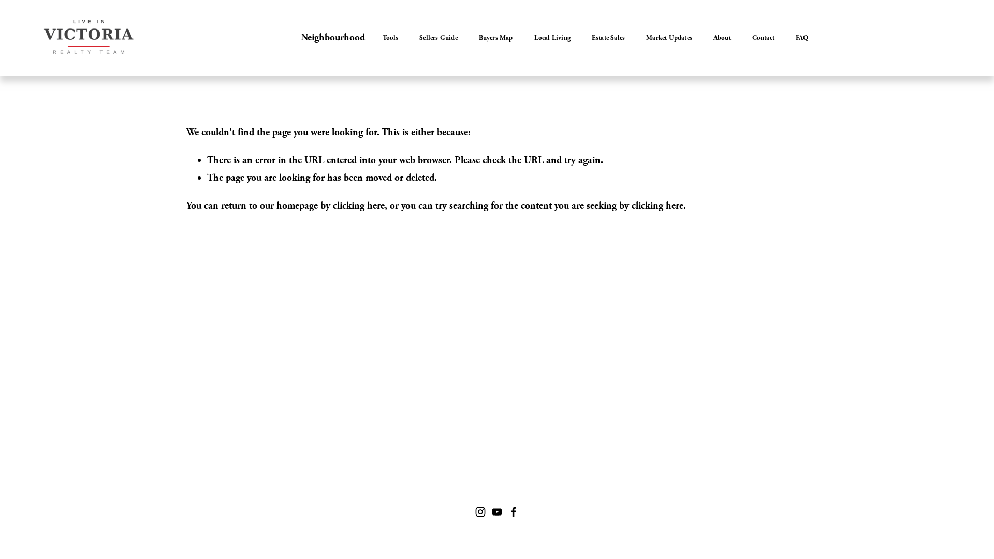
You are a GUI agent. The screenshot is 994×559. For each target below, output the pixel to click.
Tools (390, 38)
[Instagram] (480, 512)
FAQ (802, 38)
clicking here (359, 206)
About (722, 38)
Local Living (552, 38)
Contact (763, 38)
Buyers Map (496, 38)
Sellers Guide (438, 38)
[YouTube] (497, 512)
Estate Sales (608, 38)
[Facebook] (513, 512)
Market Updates (669, 38)
